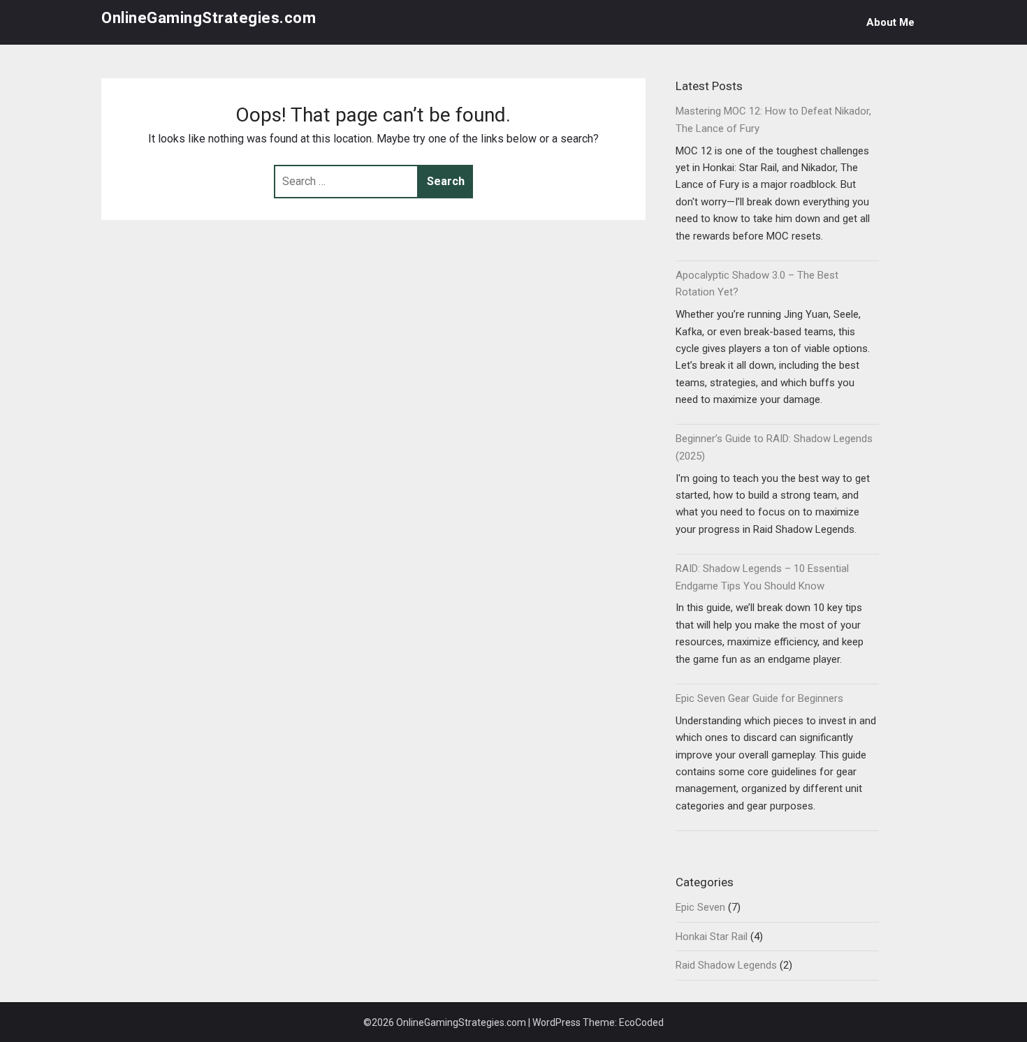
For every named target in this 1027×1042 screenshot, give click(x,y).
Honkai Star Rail (712, 936)
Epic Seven (700, 907)
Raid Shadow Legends (726, 965)
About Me (890, 22)
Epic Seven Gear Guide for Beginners (759, 698)
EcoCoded (641, 1022)
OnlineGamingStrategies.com (208, 18)
